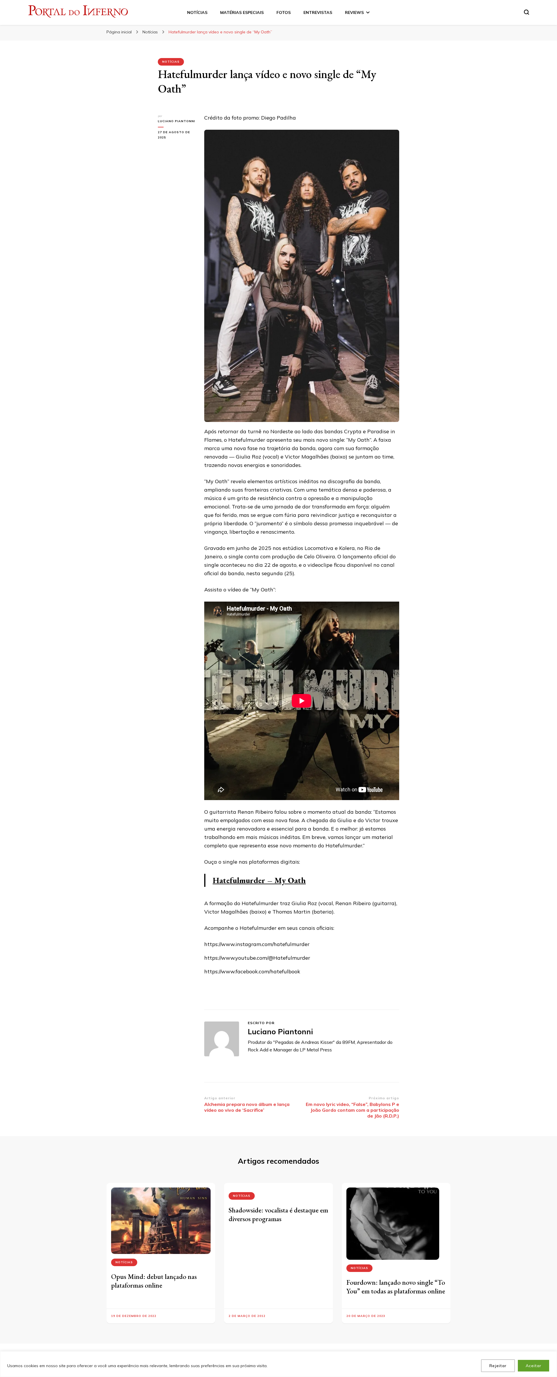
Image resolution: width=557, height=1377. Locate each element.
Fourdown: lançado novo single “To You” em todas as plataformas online (395, 1286)
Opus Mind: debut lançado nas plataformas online (154, 1281)
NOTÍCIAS (197, 12)
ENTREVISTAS (317, 12)
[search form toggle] (526, 12)
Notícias (171, 62)
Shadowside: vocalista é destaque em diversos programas (278, 1214)
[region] (278, 1364)
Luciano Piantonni (176, 121)
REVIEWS (354, 12)
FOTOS (283, 12)
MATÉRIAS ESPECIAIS (242, 12)
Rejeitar (498, 1365)
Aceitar (533, 1365)
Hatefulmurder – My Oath (259, 880)
